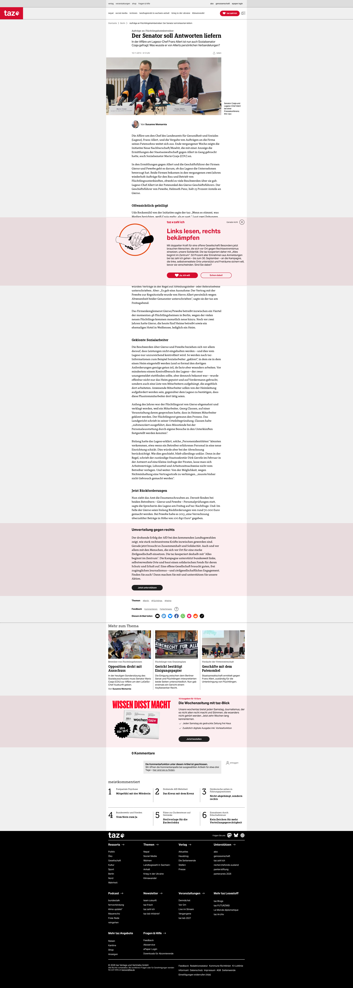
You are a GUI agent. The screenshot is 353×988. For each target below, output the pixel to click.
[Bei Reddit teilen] (195, 616)
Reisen (111, 941)
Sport (111, 869)
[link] (111, 13)
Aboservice (149, 944)
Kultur (111, 865)
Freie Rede (113, 918)
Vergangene (185, 913)
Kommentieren (151, 609)
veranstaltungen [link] (123, 3)
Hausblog (183, 856)
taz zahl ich (219, 860)
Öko (110, 856)
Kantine (112, 945)
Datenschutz (196, 970)
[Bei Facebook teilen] (176, 616)
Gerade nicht (232, 222)
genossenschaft (222, 856)
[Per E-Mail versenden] (157, 616)
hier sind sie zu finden (164, 770)
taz (116, 835)
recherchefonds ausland (226, 865)
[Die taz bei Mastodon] (229, 837)
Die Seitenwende (187, 860)
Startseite (112, 23)
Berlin (122, 23)
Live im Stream (186, 909)
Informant (184, 970)
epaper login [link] (237, 3)
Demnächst (184, 900)
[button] (243, 13)
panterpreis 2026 (222, 873)
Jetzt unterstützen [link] (147, 587)
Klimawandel (150, 878)
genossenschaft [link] (223, 3)
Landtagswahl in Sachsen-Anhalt (156, 867)
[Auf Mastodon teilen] (164, 616)
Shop (111, 949)
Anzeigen (113, 954)
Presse (182, 869)
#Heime (168, 600)
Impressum (210, 970)
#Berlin (146, 600)
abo (216, 851)
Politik (111, 851)
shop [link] (134, 3)
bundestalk (114, 900)
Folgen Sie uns (219, 835)
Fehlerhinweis (166, 609)
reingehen (113, 922)
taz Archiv (219, 914)
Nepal (146, 851)
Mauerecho (114, 913)
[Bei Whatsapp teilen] (183, 616)
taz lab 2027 (185, 918)
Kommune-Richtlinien (220, 965)
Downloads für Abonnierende (158, 953)
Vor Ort (182, 904)
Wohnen (147, 860)
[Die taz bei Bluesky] (236, 837)
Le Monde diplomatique (226, 910)
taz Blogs (218, 901)
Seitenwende (229, 970)
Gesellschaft (114, 860)
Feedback (148, 940)
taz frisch (148, 904)
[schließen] (242, 222)
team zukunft (150, 900)
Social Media (150, 856)
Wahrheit (112, 882)
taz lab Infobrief (151, 913)
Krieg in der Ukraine (153, 873)
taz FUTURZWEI (222, 905)
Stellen (182, 865)
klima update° (115, 909)
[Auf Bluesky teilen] (170, 616)
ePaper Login (150, 949)
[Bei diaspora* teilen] (189, 616)
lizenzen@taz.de (128, 970)
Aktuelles (183, 851)
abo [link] (212, 3)
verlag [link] (111, 3)
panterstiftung (221, 869)
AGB (219, 970)
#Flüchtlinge (157, 600)
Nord (110, 878)
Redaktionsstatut (199, 965)
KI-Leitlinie (237, 965)
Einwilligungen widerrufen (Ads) (195, 974)
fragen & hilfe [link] (144, 3)
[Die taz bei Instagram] (242, 837)
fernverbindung (116, 904)
